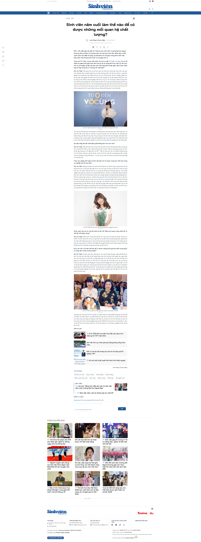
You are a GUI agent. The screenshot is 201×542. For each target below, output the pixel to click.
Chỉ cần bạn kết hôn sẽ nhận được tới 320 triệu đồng (86, 441)
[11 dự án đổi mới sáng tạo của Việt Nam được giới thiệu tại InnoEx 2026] (115, 478)
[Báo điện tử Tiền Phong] (142, 513)
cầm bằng (110, 177)
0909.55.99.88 (75, 523)
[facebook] (150, 1)
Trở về (3, 65)
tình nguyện (93, 314)
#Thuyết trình (120, 378)
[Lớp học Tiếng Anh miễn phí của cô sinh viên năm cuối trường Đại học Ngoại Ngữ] (121, 387)
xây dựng (106, 236)
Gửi (122, 408)
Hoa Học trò (116, 1)
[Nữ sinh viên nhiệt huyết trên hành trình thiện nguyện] (80, 361)
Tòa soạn (50, 520)
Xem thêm (152, 13)
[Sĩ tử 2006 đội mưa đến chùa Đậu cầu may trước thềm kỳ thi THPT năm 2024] (80, 335)
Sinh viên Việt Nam (57, 512)
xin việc (125, 77)
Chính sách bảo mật (141, 520)
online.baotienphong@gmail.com (100, 525)
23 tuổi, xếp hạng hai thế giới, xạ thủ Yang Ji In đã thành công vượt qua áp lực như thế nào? (87, 465)
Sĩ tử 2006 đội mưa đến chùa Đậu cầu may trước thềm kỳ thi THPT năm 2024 (105, 335)
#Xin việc (93, 378)
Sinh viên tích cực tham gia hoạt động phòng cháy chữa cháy (106, 344)
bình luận (107, 47)
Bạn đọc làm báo (56, 538)
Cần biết (145, 13)
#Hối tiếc (111, 378)
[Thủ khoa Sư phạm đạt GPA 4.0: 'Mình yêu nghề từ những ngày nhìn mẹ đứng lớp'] (59, 430)
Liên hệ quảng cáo (75, 520)
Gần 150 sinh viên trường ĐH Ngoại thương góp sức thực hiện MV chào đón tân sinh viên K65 (115, 466)
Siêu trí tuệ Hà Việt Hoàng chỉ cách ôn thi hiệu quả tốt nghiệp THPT (105, 352)
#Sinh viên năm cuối (81, 378)
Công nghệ (112, 13)
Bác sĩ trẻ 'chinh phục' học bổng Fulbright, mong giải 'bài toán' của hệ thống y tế (58, 490)
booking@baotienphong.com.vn (79, 525)
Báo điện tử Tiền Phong (100, 7)
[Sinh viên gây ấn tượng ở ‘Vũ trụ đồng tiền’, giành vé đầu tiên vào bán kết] (115, 430)
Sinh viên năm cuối (80, 248)
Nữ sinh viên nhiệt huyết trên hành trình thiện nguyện (107, 360)
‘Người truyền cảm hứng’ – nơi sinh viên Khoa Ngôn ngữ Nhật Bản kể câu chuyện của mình (59, 466)
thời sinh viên (109, 143)
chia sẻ (93, 47)
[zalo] (125, 525)
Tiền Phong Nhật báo (105, 1)
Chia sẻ (3, 52)
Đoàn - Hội (56, 13)
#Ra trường (101, 378)
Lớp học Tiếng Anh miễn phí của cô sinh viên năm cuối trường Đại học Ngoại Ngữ (93, 387)
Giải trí (91, 13)
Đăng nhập (77, 400)
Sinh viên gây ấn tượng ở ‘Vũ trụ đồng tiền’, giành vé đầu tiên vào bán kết (115, 442)
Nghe (3, 47)
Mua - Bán (137, 13)
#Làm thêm (90, 374)
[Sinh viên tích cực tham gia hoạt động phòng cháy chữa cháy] (80, 344)
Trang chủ (48, 13)
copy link (100, 47)
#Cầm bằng (109, 374)
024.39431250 (52, 526)
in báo (104, 47)
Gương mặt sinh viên (101, 13)
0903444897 (95, 523)
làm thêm (116, 63)
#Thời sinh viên (79, 374)
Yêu (86, 13)
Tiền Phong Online (92, 1)
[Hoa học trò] (152, 513)
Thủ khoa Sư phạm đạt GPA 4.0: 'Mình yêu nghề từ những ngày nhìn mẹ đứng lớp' (59, 442)
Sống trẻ (64, 13)
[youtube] (153, 1)
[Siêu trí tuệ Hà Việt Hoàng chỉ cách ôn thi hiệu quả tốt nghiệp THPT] (80, 353)
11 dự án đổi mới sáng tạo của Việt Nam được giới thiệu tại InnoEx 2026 (114, 490)
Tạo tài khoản (87, 400)
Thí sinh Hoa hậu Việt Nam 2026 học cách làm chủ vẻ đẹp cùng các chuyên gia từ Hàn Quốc (87, 491)
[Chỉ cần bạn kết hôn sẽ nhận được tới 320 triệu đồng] (87, 430)
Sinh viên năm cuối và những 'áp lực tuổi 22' (96, 393)
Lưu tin (3, 56)
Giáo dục (71, 13)
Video (119, 13)
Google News (134, 18)
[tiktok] (121, 525)
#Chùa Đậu (99, 374)
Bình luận (3, 60)
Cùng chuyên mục (56, 420)
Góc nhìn (79, 13)
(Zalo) (80, 523)
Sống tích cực (128, 13)
